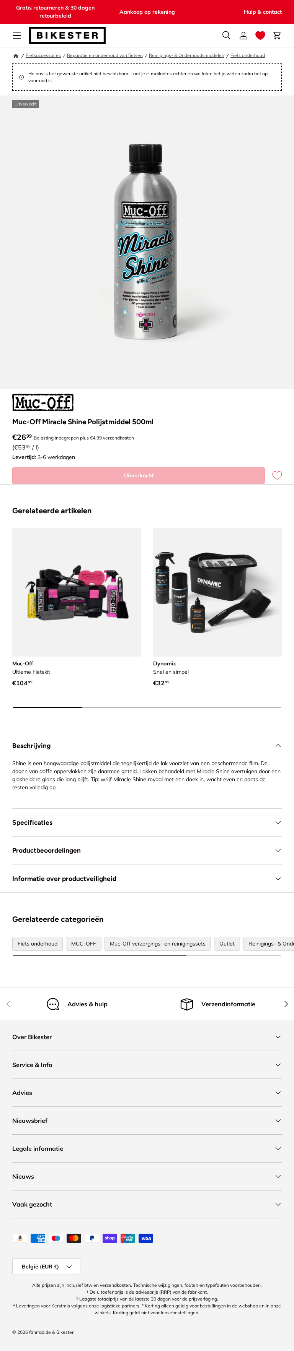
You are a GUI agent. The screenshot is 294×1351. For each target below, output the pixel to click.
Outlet (227, 943)
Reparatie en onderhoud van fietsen (105, 55)
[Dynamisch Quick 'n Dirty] (217, 592)
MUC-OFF (83, 943)
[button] (260, 35)
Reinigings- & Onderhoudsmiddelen (186, 55)
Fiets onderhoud (247, 55)
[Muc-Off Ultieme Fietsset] (76, 592)
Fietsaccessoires (43, 55)
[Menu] (16, 35)
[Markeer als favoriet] (273, 475)
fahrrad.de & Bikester (51, 1332)
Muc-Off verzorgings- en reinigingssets (158, 943)
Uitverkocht (139, 475)
